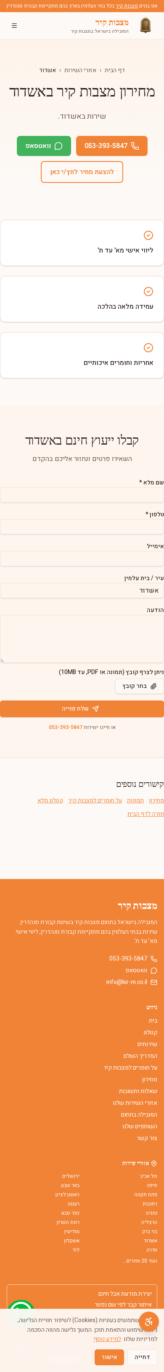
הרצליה (149, 1222)
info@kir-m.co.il (126, 982)
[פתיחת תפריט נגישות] (149, 1322)
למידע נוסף (107, 1339)
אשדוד (150, 1240)
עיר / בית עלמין (144, 578)
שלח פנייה (75, 708)
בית (153, 1020)
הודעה (155, 610)
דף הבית (115, 70)
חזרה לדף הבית (145, 814)
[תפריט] (14, 25)
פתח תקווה (145, 1194)
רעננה (73, 1204)
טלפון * (154, 514)
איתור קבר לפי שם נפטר (123, 1305)
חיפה (152, 1185)
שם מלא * (151, 482)
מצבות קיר (127, 6)
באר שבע (70, 1185)
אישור (109, 1357)
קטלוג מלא (50, 801)
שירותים (147, 1044)
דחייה (142, 1357)
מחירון (156, 801)
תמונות (135, 801)
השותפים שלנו (139, 1126)
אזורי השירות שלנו (135, 1103)
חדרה (151, 1250)
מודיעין (71, 1231)
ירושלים (70, 1176)
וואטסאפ (38, 146)
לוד (75, 1250)
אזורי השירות (80, 70)
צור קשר (147, 1138)
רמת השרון (68, 1222)
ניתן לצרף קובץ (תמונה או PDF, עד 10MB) (111, 672)
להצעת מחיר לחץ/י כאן (82, 172)
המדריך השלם (140, 1056)
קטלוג (150, 1032)
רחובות (150, 1204)
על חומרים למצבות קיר (95, 801)
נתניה (151, 1213)
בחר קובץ (134, 686)
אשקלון (71, 1240)
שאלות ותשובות (138, 1091)
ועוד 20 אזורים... (140, 1261)
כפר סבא (70, 1213)
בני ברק (149, 1231)
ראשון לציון (67, 1194)
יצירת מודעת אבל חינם (125, 1294)
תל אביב (148, 1176)
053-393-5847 (106, 146)
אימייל (155, 546)
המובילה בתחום (139, 1114)
